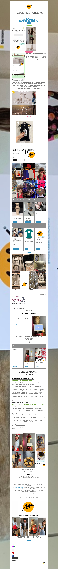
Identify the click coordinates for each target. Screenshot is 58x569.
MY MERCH (26, 249)
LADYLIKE (26, 366)
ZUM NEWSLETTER (29, 116)
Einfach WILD (15, 366)
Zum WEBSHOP (37, 249)
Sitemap (16, 567)
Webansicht (44, 567)
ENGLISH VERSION (14, 560)
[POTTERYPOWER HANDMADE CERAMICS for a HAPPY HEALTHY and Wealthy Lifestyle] (18, 66)
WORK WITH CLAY (29, 252)
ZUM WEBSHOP (29, 540)
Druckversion (14, 567)
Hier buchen (37, 366)
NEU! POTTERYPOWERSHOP (29, 25)
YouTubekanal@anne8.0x (19, 487)
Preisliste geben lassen (16, 249)
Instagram (33, 480)
